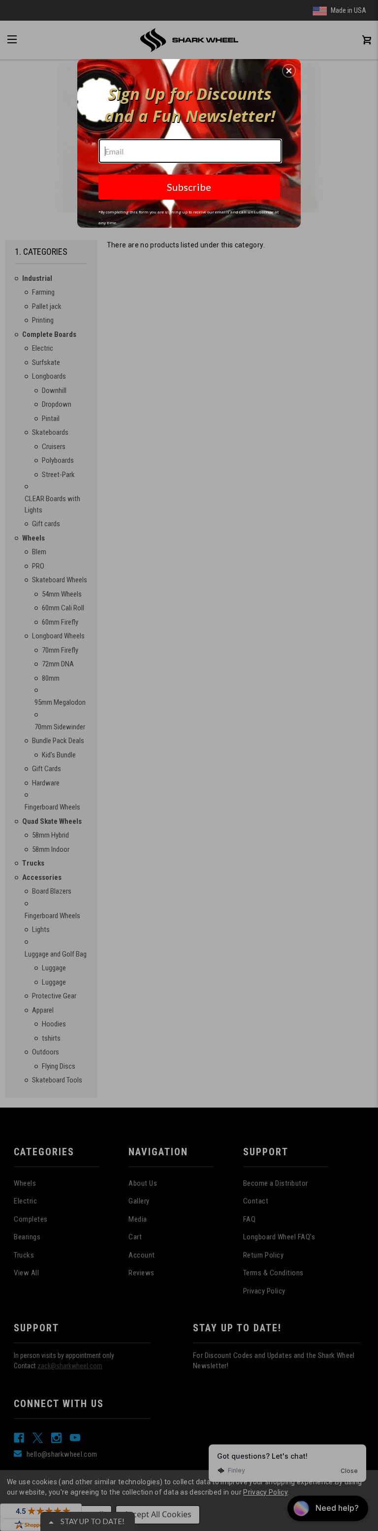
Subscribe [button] (189, 187)
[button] (289, 71)
